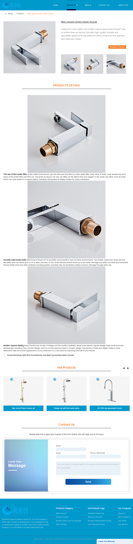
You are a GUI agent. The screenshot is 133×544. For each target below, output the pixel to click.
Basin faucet (61, 513)
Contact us (104, 5)
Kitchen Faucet (62, 517)
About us (122, 5)
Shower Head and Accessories (68, 521)
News (87, 5)
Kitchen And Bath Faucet (46, 355)
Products (71, 5)
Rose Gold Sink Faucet (27, 355)
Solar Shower (61, 524)
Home (55, 5)
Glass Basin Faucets (65, 355)
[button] (123, 368)
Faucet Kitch (12, 355)
